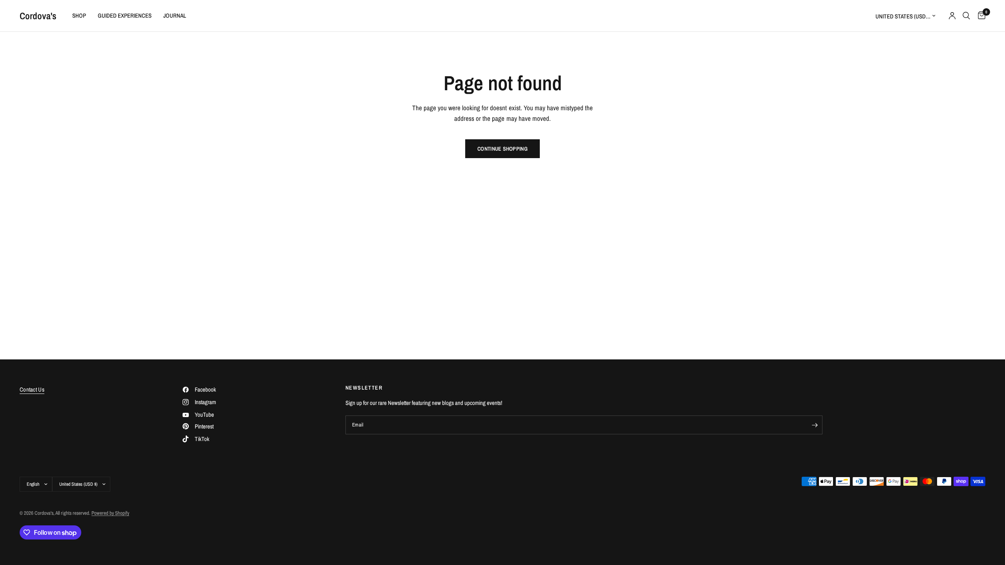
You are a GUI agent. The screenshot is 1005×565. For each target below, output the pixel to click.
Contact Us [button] (32, 389)
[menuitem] (79, 15)
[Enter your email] (814, 425)
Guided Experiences (125, 15)
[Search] (966, 15)
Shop (79, 15)
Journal (174, 15)
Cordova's (38, 15)
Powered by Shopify (110, 513)
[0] (979, 15)
